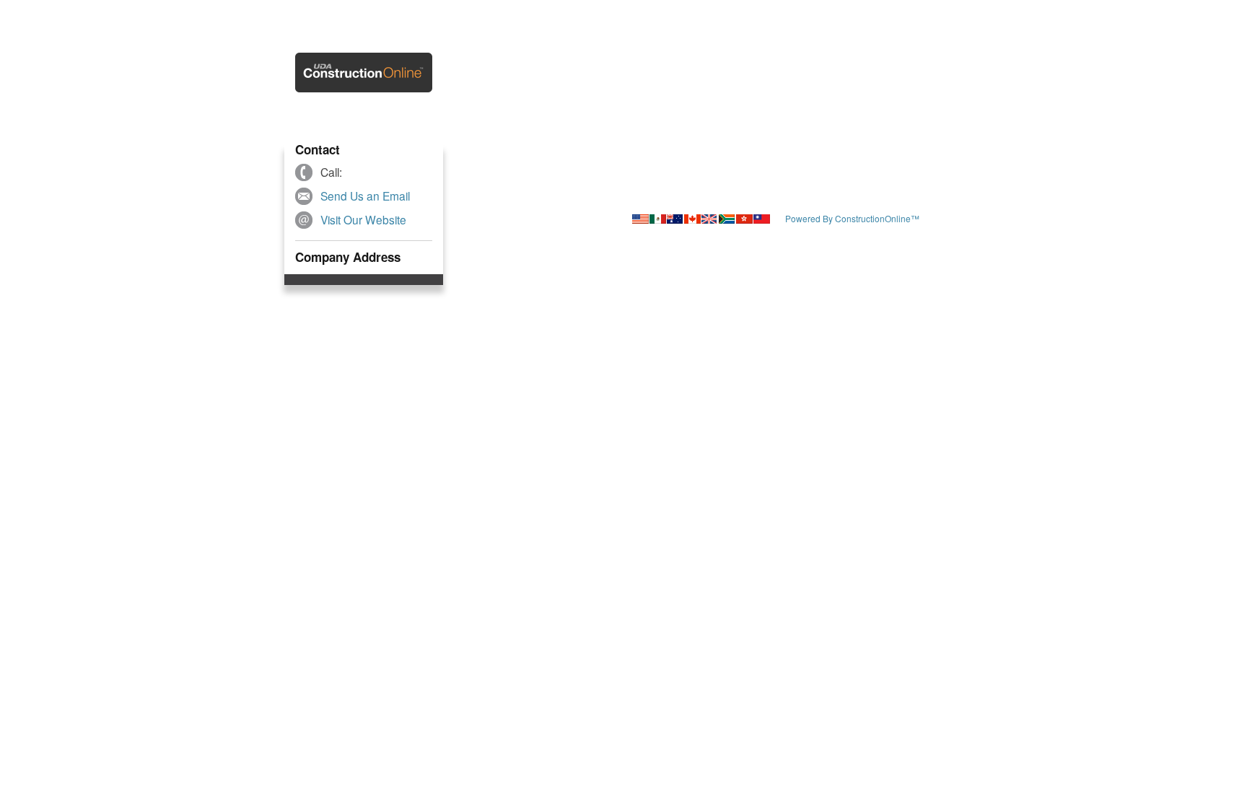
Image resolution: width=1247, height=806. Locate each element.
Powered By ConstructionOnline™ (852, 218)
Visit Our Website (363, 219)
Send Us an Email (365, 195)
